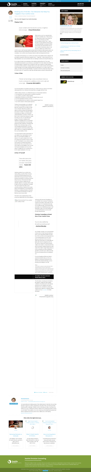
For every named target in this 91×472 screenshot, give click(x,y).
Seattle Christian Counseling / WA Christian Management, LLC (33, 469)
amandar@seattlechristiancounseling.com (36, 401)
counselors (45, 289)
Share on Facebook (38, 392)
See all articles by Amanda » (64, 54)
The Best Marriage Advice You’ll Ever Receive (69, 43)
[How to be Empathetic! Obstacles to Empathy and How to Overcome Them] (49, 424)
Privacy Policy (45, 470)
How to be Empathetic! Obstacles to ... (49, 435)
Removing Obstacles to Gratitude (16, 435)
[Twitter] (31, 470)
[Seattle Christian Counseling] (14, 4)
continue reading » (16, 445)
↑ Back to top (51, 392)
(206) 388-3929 (80, 4)
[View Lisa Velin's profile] (15, 428)
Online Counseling (35, 470)
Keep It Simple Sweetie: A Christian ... (32, 435)
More (61, 33)
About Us (40, 470)
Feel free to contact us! (58, 470)
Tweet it (46, 392)
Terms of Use (51, 470)
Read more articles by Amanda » (26, 413)
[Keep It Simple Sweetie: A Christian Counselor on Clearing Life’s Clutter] (33, 424)
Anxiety (16, 16)
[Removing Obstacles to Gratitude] (16, 424)
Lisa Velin (15, 430)
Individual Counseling (22, 16)
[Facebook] (29, 470)
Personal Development (31, 16)
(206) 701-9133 (24, 401)
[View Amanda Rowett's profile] (10, 15)
